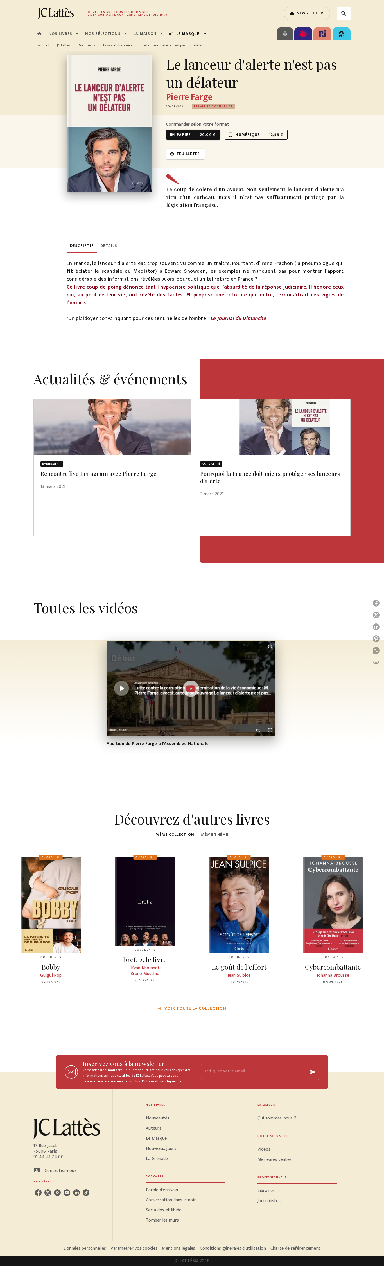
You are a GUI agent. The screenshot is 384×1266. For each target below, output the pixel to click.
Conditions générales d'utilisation (233, 1248)
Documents (87, 45)
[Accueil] (57, 13)
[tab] (39, 33)
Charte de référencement (295, 1248)
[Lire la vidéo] (191, 689)
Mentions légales (178, 1248)
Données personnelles (85, 1248)
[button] (307, 13)
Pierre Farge (189, 97)
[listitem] (38, 1192)
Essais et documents (119, 45)
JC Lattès (63, 45)
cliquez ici (173, 1081)
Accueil (43, 45)
